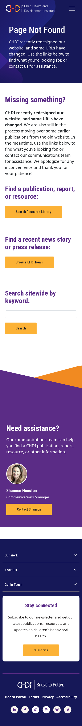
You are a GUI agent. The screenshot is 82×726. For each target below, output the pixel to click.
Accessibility (66, 697)
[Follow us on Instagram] (46, 709)
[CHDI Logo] (30, 9)
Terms (34, 697)
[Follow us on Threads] (35, 709)
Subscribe (41, 650)
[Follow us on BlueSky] (57, 709)
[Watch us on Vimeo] (67, 709)
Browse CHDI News (29, 262)
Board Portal (15, 697)
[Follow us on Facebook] (25, 709)
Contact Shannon (29, 509)
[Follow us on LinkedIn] (14, 709)
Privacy (48, 697)
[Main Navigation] (72, 9)
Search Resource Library (33, 212)
